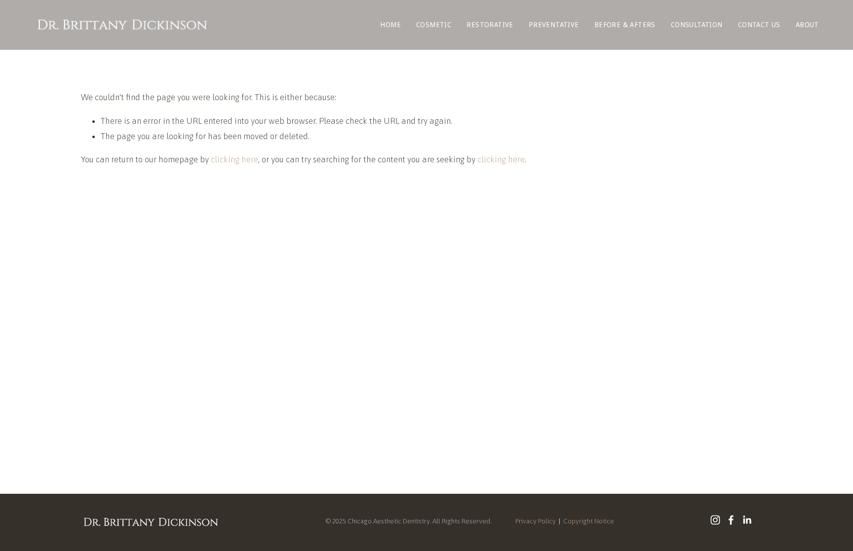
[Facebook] (731, 520)
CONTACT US (759, 25)
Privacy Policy (535, 521)
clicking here (234, 159)
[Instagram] (715, 520)
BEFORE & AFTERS (625, 25)
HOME (390, 25)
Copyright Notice (588, 521)
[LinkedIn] (747, 520)
